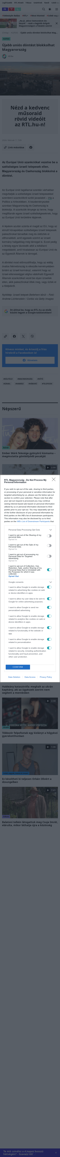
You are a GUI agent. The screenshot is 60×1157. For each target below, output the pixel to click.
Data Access (30, 677)
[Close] (54, 480)
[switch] (49, 536)
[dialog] (30, 578)
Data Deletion (14, 677)
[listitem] (30, 529)
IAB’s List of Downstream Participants (33, 521)
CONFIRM (18, 667)
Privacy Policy (46, 677)
